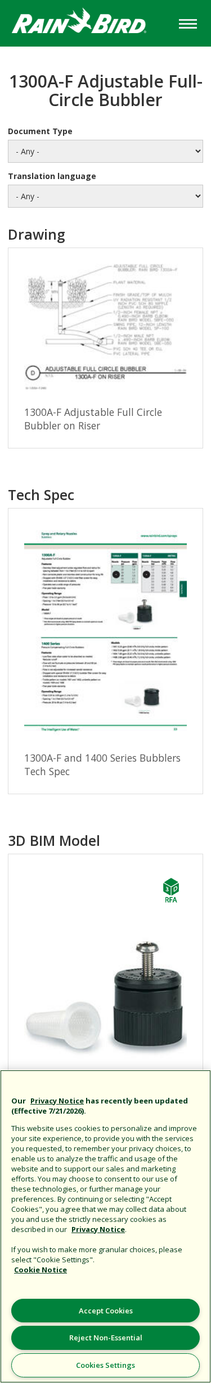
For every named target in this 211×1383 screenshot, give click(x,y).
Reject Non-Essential (105, 1337)
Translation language (52, 176)
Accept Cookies (106, 1311)
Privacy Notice (57, 1101)
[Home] (88, 22)
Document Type (40, 131)
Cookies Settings (105, 1365)
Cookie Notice (40, 1270)
